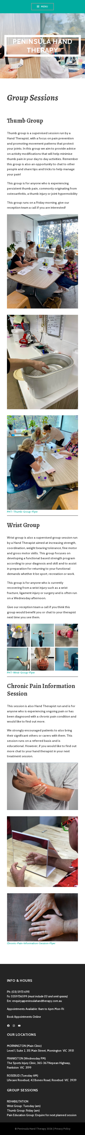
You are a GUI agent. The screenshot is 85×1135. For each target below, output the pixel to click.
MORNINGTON (16, 1046)
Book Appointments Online (24, 1016)
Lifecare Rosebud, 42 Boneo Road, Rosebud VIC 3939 (41, 1080)
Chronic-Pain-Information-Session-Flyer (31, 943)
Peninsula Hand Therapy (42, 45)
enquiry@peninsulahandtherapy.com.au (37, 1001)
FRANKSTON (15, 1058)
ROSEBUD (13, 1075)
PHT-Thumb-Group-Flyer (22, 511)
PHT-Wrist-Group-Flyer (21, 672)
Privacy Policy (62, 1128)
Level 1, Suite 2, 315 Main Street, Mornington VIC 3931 (40, 1050)
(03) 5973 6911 (20, 991)
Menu (44, 6)
